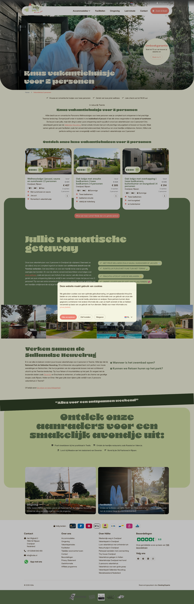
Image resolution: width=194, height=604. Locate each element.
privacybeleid (65, 307)
